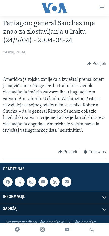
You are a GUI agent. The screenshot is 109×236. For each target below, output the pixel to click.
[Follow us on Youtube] (43, 182)
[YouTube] (67, 229)
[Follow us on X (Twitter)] (19, 182)
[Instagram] (42, 229)
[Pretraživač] (92, 229)
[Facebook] (17, 229)
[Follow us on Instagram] (31, 182)
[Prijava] (66, 182)
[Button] (96, 63)
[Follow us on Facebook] (8, 182)
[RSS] (55, 182)
